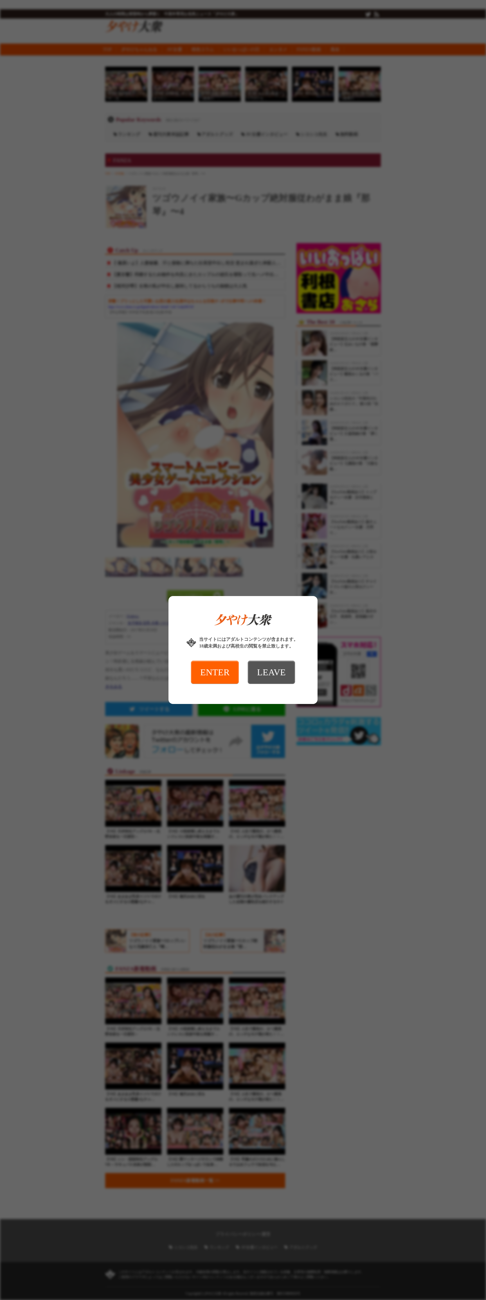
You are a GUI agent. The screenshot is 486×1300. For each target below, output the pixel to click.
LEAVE (271, 672)
